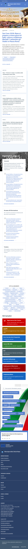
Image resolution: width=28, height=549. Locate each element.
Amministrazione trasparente (7, 527)
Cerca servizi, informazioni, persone (13, 388)
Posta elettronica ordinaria (6, 514)
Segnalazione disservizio (6, 525)
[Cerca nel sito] (25, 4)
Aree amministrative (5, 460)
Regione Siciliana (4, 1)
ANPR (23, 401)
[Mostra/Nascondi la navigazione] (1, 4)
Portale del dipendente (8, 409)
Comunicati (3, 487)
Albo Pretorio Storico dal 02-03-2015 (11, 401)
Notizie (2, 485)
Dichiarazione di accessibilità (7, 533)
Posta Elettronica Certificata (7, 513)
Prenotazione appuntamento (7, 521)
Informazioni (15, 546)
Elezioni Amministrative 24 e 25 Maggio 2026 (12, 426)
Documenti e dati (4, 468)
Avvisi (2, 489)
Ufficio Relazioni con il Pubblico (7, 511)
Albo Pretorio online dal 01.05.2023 (11, 392)
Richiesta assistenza (5, 523)
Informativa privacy (5, 529)
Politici (2, 464)
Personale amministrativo (6, 466)
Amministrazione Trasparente (9, 413)
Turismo (2, 475)
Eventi (2, 496)
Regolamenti (6, 417)
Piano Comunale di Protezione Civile (11, 421)
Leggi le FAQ (3, 519)
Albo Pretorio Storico (8, 396)
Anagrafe (5, 405)
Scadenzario (3, 478)
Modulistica (21, 413)
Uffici (2, 462)
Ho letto (23, 546)
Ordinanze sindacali (14, 405)
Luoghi (2, 498)
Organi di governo (4, 458)
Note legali (3, 531)
